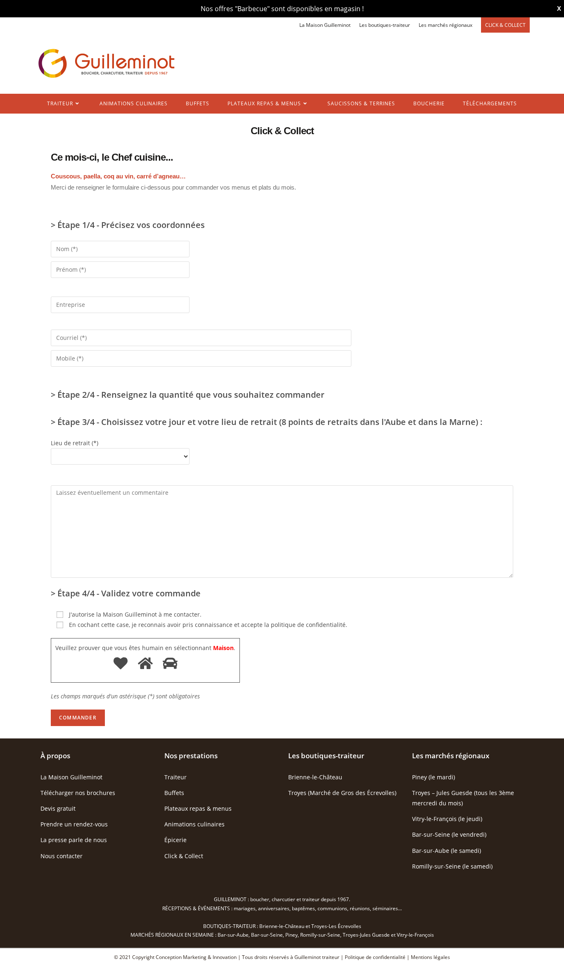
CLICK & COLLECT (505, 24)
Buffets (174, 793)
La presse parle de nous (73, 840)
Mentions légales (430, 957)
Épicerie (175, 840)
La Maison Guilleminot (325, 24)
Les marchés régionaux (445, 24)
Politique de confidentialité (375, 957)
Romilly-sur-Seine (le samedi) (452, 866)
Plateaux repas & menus (198, 808)
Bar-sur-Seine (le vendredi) (449, 834)
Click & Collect (183, 856)
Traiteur (175, 777)
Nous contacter (61, 856)
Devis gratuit (58, 808)
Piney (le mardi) (433, 777)
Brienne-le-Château (315, 777)
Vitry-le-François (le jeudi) (447, 819)
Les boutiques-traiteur (384, 24)
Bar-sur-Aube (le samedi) (446, 850)
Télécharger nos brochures (77, 793)
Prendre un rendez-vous (74, 824)
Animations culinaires (194, 824)
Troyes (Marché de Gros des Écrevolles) (342, 793)
